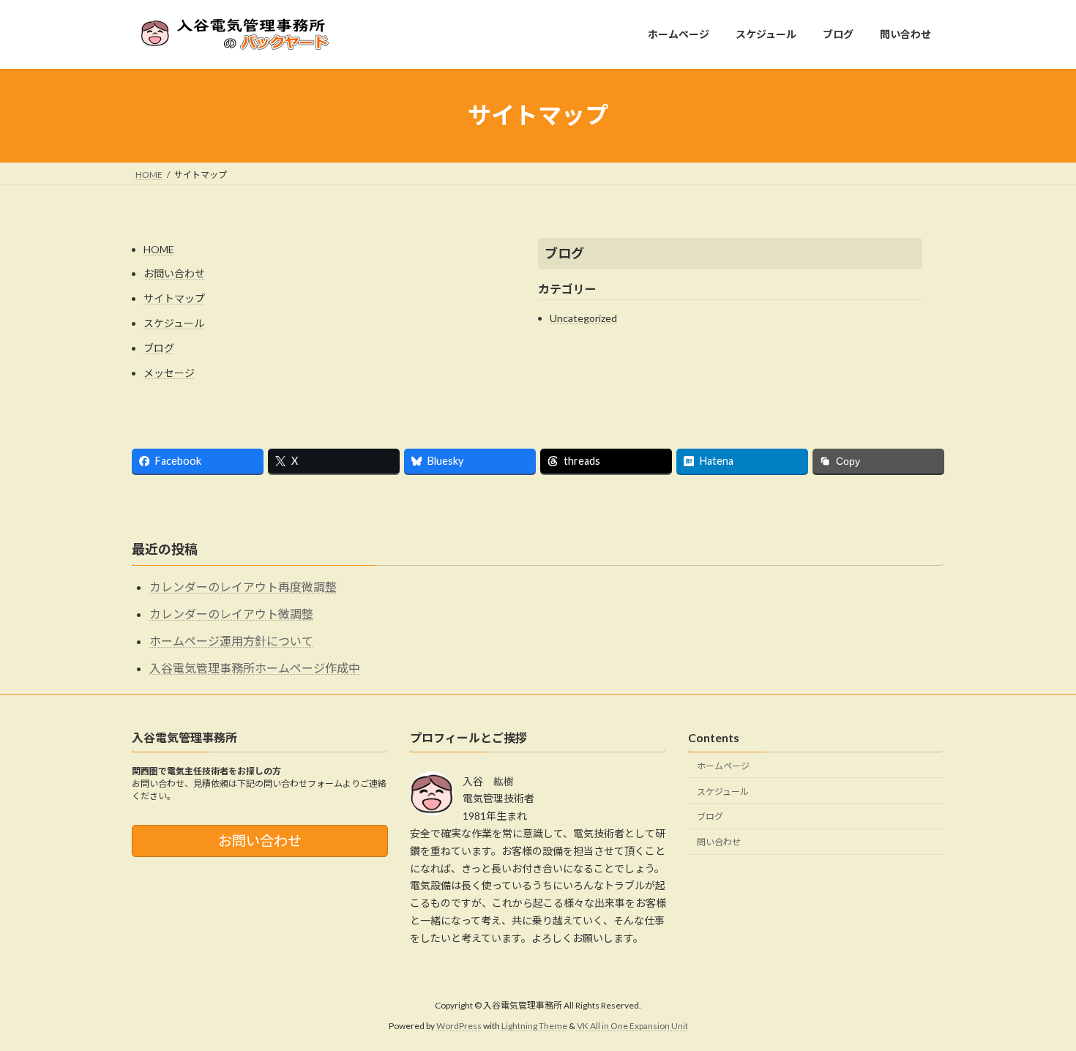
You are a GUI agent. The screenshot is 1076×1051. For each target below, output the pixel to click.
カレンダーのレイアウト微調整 (231, 614)
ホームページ (723, 765)
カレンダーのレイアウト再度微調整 (243, 587)
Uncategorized (583, 318)
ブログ (158, 348)
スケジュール (173, 323)
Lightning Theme (534, 1025)
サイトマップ (174, 298)
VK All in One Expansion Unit (632, 1025)
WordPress (459, 1025)
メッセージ (169, 373)
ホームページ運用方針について (231, 641)
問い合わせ (719, 842)
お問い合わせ (174, 273)
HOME (158, 249)
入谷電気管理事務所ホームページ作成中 (254, 668)
